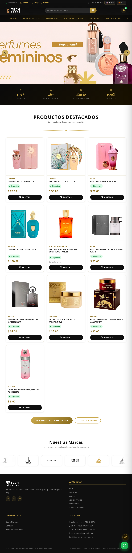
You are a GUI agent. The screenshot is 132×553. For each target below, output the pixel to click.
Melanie (26, 3)
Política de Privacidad (15, 529)
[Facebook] (8, 498)
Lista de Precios (31, 18)
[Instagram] (14, 498)
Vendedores (52, 18)
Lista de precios (88, 420)
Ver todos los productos (52, 420)
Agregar (26, 197)
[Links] (125, 537)
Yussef (45, 3)
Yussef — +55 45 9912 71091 (82, 529)
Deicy (36, 3)
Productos (73, 492)
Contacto (94, 18)
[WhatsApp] (20, 498)
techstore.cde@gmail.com (81, 533)
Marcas (14, 18)
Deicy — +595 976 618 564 (81, 526)
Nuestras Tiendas (73, 18)
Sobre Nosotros (113, 18)
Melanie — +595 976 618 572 (82, 522)
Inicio (71, 488)
